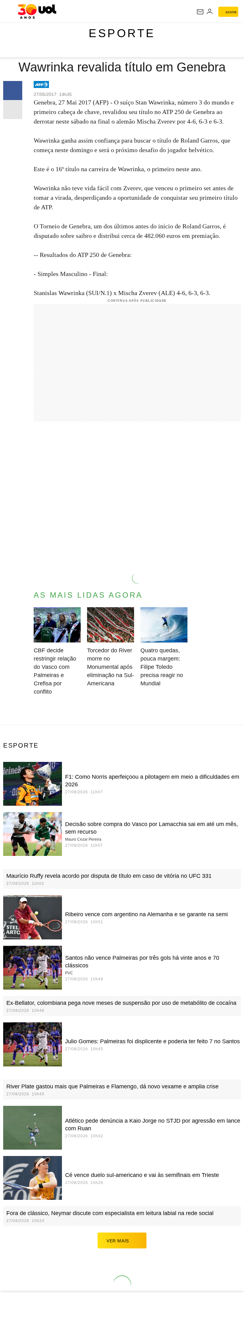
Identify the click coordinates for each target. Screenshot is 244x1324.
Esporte (122, 33)
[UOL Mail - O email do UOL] (200, 12)
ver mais (117, 1240)
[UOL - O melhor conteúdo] (37, 11)
